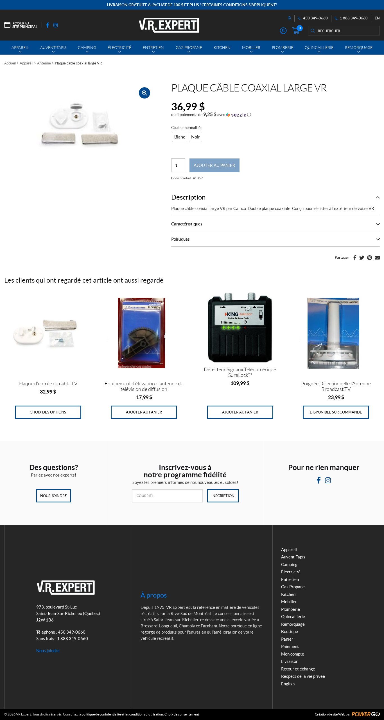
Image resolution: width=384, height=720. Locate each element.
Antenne (44, 63)
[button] (211, 114)
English (288, 683)
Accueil (10, 63)
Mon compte (292, 654)
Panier (287, 639)
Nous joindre (53, 496)
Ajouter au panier (214, 165)
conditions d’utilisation (146, 714)
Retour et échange (298, 669)
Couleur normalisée (186, 127)
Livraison (289, 661)
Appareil (26, 63)
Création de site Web (330, 714)
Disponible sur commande (336, 412)
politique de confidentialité (101, 714)
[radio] (179, 137)
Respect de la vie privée (303, 676)
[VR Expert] (169, 25)
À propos (154, 595)
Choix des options (48, 412)
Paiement (290, 646)
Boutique (289, 631)
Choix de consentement (181, 714)
